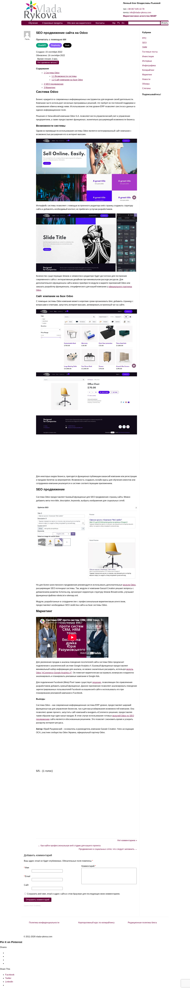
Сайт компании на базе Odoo (67, 80)
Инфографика (149, 65)
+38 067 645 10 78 (135, 9)
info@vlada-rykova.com (140, 12)
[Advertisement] (86, 455)
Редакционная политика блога (142, 922)
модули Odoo (129, 585)
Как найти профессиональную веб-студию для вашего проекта (69, 845)
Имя (26, 868)
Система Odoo (51, 73)
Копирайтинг (148, 70)
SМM (144, 47)
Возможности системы (64, 76)
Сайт (26, 885)
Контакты (100, 23)
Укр (113, 23)
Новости (146, 79)
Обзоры (146, 84)
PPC (144, 38)
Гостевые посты (150, 52)
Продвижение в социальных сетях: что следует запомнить (108, 849)
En (123, 23)
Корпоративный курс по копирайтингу (96, 922)
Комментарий (88, 866)
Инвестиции (148, 56)
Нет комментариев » (127, 840)
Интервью (147, 61)
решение (96, 682)
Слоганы (146, 88)
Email (27, 876)
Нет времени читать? (47, 62)
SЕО (144, 43)
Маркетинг (49, 87)
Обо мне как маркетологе (79, 23)
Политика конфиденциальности (44, 922)
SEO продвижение (53, 84)
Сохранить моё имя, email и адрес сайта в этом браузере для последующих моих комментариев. (73, 894)
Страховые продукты (52, 23)
